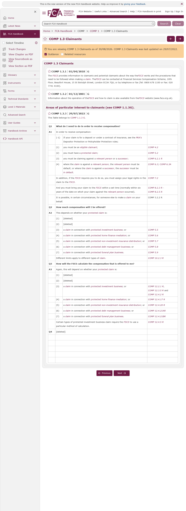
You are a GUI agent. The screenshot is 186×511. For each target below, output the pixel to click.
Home (46, 31)
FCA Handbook (63, 31)
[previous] (171, 39)
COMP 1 (94, 31)
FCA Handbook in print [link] (149, 11)
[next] (180, 39)
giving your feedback (134, 4)
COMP (81, 31)
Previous (106, 373)
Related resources (75, 54)
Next (120, 373)
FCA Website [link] (85, 11)
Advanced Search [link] (118, 11)
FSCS (55, 76)
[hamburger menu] (44, 13)
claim (88, 79)
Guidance (53, 54)
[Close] (182, 4)
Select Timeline (15, 42)
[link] (61, 13)
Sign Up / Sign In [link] (174, 11)
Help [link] (132, 11)
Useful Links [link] (100, 11)
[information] (36, 43)
